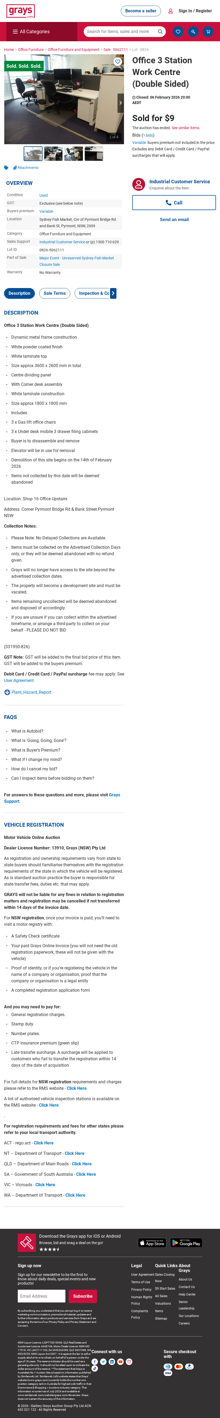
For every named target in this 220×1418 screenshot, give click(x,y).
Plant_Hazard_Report (31, 692)
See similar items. (186, 128)
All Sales (161, 1296)
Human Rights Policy (141, 1300)
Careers (184, 1323)
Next (121, 103)
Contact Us (187, 1287)
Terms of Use (140, 1282)
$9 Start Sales (165, 1288)
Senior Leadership (187, 1305)
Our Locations (189, 1316)
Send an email (174, 219)
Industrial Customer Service (62, 242)
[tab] (19, 293)
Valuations (163, 1303)
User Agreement (19, 680)
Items (159, 1311)
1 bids (148, 135)
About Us (185, 1279)
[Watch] (117, 61)
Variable (46, 211)
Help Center (187, 1294)
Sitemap (161, 1318)
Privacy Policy (141, 1290)
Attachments (28, 167)
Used (43, 195)
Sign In (195, 10)
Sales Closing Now (165, 1278)
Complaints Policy (139, 1314)
